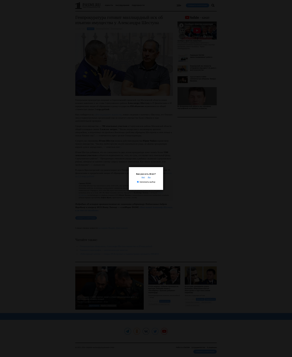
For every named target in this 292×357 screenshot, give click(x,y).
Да (149, 177)
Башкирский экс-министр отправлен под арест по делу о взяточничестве (203, 68)
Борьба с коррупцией (108, 305)
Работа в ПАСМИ (183, 347)
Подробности (138, 5)
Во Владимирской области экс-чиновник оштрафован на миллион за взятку (194, 107)
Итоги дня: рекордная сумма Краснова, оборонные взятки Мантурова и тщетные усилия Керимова (197, 289)
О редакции (212, 347)
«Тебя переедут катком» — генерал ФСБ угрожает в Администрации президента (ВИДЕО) (119, 254)
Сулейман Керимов (192, 305)
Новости (109, 5)
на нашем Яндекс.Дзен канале (113, 228)
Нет (143, 177)
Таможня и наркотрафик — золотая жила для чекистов (104, 250)
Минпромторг (206, 302)
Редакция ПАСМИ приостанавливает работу (201, 56)
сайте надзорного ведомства (108, 114)
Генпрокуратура (116, 29)
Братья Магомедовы (193, 302)
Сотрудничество (198, 347)
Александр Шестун (102, 29)
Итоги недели (94, 305)
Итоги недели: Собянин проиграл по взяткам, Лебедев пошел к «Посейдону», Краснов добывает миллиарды (163, 289)
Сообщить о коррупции (197, 5)
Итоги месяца (164, 301)
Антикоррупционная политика (159, 304)
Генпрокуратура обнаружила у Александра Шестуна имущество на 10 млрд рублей (116, 246)
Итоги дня (200, 299)
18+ (179, 5)
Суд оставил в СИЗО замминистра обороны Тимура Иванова (203, 79)
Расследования (122, 5)
